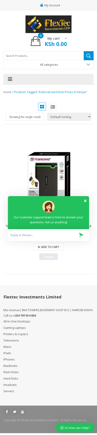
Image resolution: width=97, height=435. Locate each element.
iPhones (9, 359)
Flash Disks (11, 372)
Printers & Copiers (15, 334)
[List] (53, 107)
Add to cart (50, 247)
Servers (8, 391)
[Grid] (42, 107)
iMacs (7, 347)
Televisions (11, 340)
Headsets (10, 385)
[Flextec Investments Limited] (48, 24)
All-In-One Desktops (16, 321)
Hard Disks (10, 378)
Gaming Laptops (14, 328)
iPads (7, 353)
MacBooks (10, 366)
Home (7, 92)
